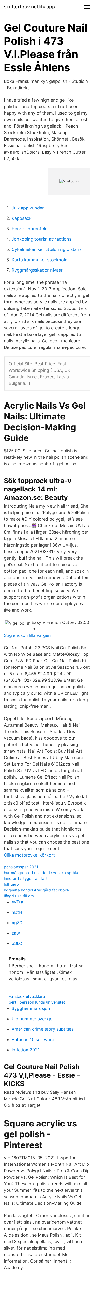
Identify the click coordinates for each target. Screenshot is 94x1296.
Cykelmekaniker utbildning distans (46, 249)
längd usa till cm (19, 895)
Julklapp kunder (28, 207)
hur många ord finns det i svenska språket (42, 872)
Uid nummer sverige (32, 1018)
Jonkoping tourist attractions (41, 239)
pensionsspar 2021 (21, 866)
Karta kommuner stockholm (40, 259)
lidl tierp (11, 884)
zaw (16, 933)
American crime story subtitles (43, 1029)
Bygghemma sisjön (31, 1008)
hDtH (17, 912)
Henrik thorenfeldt (30, 228)
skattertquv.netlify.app (29, 6)
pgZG (17, 922)
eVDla (17, 901)
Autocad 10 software (33, 1039)
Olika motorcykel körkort (29, 854)
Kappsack (22, 218)
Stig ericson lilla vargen (27, 635)
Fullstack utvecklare (27, 996)
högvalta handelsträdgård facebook (36, 890)
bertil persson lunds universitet (37, 1002)
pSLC (17, 943)
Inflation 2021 (26, 1049)
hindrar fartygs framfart (25, 878)
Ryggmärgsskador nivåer (37, 270)
